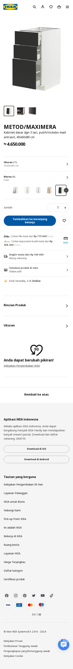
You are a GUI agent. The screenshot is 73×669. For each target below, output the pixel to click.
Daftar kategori (13, 570)
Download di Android (36, 459)
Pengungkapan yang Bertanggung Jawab (27, 651)
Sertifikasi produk (14, 579)
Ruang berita (11, 545)
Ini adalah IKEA (13, 527)
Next (66, 190)
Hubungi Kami (12, 510)
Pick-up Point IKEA (15, 519)
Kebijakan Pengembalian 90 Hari (23, 484)
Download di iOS (36, 448)
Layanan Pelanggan (16, 493)
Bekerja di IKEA (13, 536)
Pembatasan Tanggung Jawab (21, 645)
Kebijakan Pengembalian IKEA (22, 365)
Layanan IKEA (12, 553)
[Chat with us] (63, 644)
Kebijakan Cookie (13, 655)
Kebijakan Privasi (13, 640)
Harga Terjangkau (14, 562)
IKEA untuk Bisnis (14, 501)
